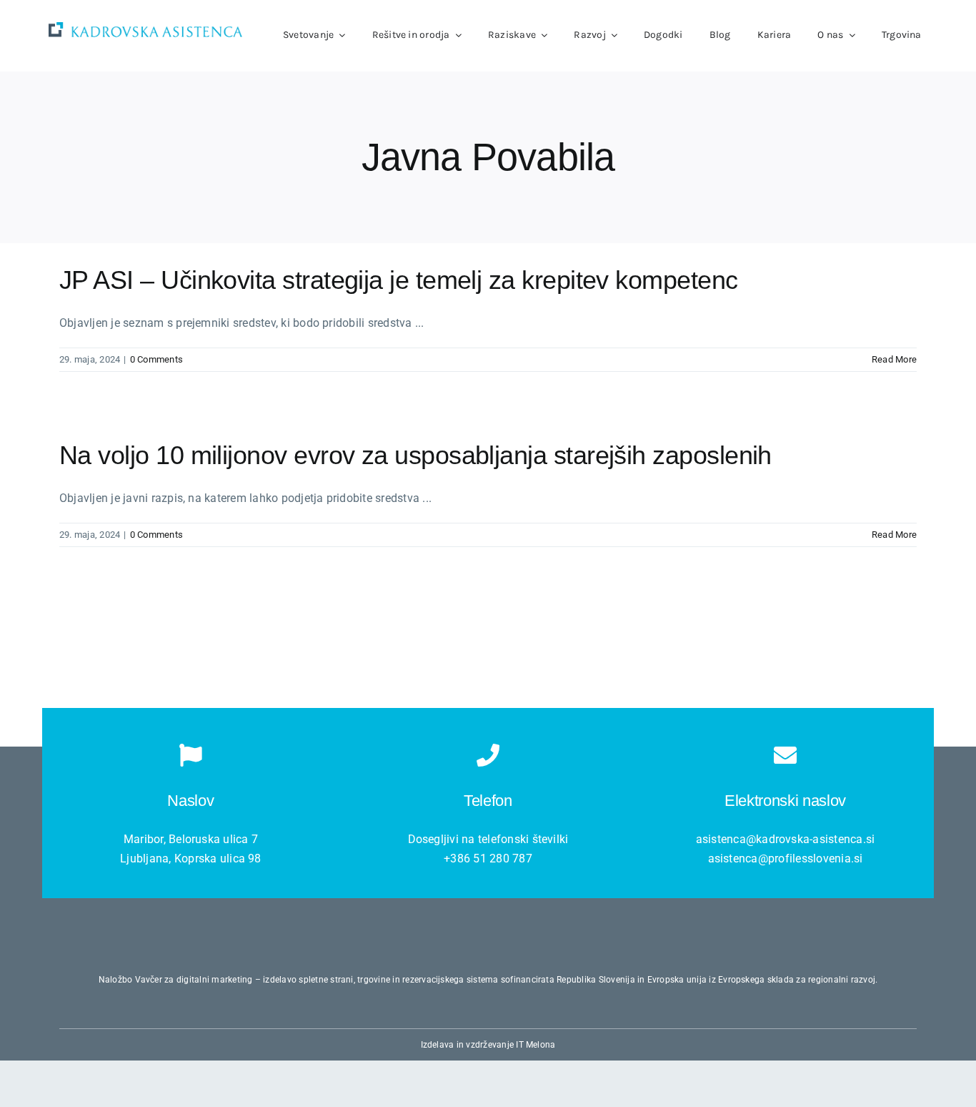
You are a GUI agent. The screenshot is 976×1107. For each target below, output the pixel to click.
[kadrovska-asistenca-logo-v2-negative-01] (145, 27)
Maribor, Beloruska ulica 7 (191, 839)
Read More (894, 359)
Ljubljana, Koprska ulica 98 (190, 858)
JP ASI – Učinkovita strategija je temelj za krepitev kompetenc (398, 280)
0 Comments (156, 359)
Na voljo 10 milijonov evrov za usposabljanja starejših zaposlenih (415, 455)
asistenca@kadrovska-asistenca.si (785, 839)
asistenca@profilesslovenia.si (785, 858)
